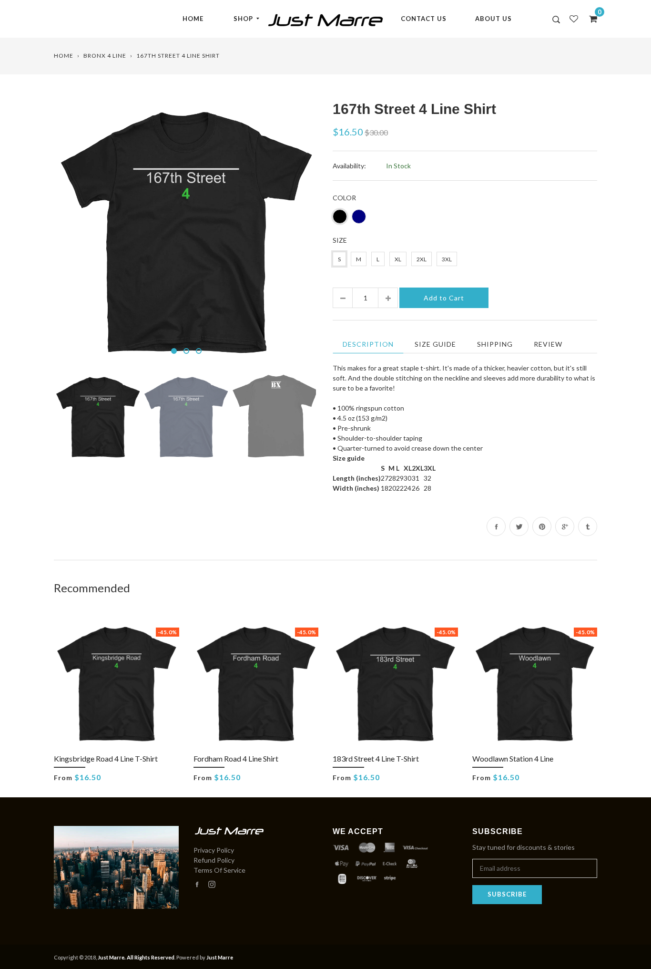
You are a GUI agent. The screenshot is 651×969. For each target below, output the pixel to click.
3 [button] (199, 351)
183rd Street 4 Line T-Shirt (376, 758)
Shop (243, 18)
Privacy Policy (213, 850)
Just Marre (219, 957)
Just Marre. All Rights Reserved (136, 957)
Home (193, 18)
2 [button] (186, 351)
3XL (447, 259)
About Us (493, 18)
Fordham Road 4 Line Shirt (235, 758)
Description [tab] (368, 344)
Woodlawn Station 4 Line (512, 758)
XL (398, 259)
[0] (590, 18)
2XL (422, 259)
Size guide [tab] (435, 344)
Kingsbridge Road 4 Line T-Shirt (106, 758)
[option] (186, 230)
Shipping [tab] (495, 344)
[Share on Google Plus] (564, 526)
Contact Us (424, 18)
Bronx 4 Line (104, 55)
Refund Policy (213, 860)
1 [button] (174, 351)
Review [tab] (548, 344)
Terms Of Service (219, 870)
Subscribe (507, 894)
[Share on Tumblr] (587, 526)
